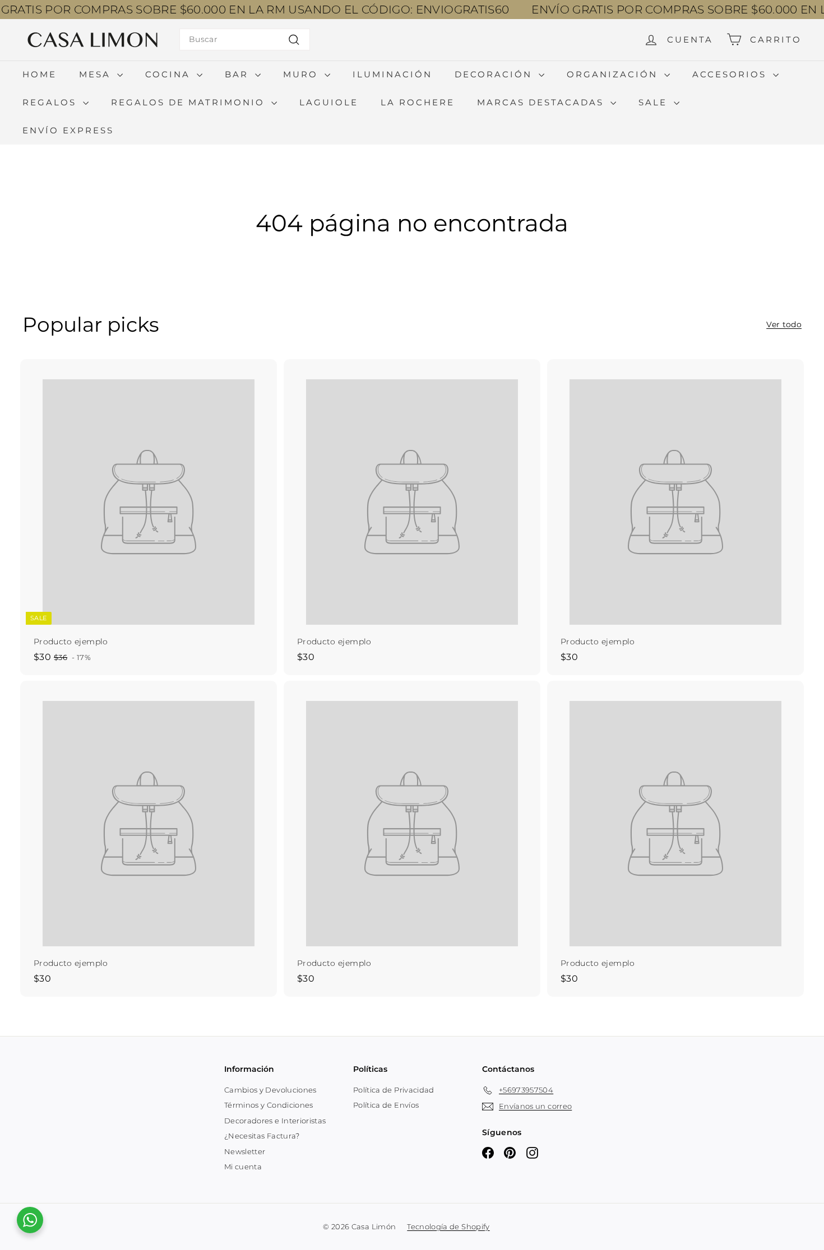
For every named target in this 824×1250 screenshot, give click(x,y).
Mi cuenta (243, 1166)
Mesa (96, 74)
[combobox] (244, 39)
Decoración (495, 74)
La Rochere (418, 102)
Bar (238, 74)
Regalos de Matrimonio (190, 102)
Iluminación (392, 74)
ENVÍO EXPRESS (68, 130)
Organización (614, 74)
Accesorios (731, 74)
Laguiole (328, 102)
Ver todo (784, 324)
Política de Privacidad (393, 1089)
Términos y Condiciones (268, 1104)
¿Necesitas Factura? (262, 1135)
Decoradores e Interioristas (275, 1120)
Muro (302, 74)
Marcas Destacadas (542, 102)
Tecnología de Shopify (448, 1226)
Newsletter (245, 1151)
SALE (654, 102)
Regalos (51, 102)
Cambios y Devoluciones (270, 1089)
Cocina (169, 74)
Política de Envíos (386, 1104)
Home (39, 74)
